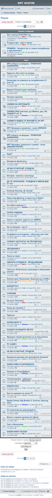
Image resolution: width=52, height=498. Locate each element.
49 (42, 368)
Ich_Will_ (25, 163)
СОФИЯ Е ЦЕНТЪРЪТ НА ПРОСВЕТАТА (24, 241)
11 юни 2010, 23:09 (32, 139)
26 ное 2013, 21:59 (35, 353)
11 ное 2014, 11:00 (34, 251)
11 (49, 86)
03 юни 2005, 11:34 (34, 44)
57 (45, 93)
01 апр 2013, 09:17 (35, 426)
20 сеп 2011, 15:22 (34, 106)
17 (49, 108)
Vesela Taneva (27, 310)
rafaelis (24, 200)
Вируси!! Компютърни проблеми (21, 90)
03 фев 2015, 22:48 (33, 236)
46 (45, 70)
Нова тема (6, 22)
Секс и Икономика (15, 424)
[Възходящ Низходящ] (26, 446)
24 (42, 238)
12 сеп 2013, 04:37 (30, 366)
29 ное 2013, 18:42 (35, 339)
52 (47, 77)
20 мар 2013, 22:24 (33, 433)
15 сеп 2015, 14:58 (32, 75)
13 (42, 101)
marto (24, 317)
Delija (24, 193)
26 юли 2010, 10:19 (32, 123)
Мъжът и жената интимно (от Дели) (22, 417)
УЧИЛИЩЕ (11, 293)
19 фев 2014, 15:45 (34, 317)
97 (42, 117)
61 (47, 194)
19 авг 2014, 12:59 (41, 281)
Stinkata (25, 115)
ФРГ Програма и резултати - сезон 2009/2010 (26, 128)
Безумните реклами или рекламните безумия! (27, 357)
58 (47, 93)
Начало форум (9, 13)
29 (49, 406)
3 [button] (30, 26)
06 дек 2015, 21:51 (33, 193)
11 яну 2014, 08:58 (36, 324)
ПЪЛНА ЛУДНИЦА (15, 212)
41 (49, 187)
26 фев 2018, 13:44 (36, 163)
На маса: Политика (15, 301)
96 (42, 297)
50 (42, 77)
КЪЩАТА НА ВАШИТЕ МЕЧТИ (20, 330)
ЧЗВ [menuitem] (18, 8)
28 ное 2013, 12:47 (36, 346)
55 (45, 216)
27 (49, 238)
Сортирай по (19, 443)
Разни (19, 13)
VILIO (24, 156)
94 (49, 245)
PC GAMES (12, 344)
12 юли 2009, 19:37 (32, 148)
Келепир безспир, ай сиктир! (20, 191)
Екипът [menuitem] (43, 491)
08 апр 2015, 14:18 (34, 222)
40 (47, 187)
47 (47, 70)
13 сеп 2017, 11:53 (30, 177)
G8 (23, 52)
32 (42, 361)
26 (47, 238)
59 (49, 93)
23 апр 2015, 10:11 (34, 214)
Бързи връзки (8, 8)
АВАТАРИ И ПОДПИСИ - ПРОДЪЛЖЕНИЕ (25, 262)
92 (45, 245)
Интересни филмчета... (17, 161)
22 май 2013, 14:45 (35, 395)
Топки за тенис (13, 256)
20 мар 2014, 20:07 (34, 302)
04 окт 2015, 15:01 (34, 200)
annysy (24, 91)
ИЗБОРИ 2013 (13, 386)
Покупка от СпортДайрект (18, 372)
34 (47, 361)
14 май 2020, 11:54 (33, 68)
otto (23, 68)
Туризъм (11, 315)
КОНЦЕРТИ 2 (12, 286)
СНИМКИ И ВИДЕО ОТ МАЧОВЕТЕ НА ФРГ (25, 121)
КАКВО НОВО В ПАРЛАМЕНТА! (20, 364)
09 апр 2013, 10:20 (31, 412)
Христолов (26, 381)
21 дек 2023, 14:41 (33, 156)
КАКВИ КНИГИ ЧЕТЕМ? (17, 432)
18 (47, 209)
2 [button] (27, 26)
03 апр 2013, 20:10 (33, 419)
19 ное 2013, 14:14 (34, 359)
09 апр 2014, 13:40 (34, 295)
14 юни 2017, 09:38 (31, 185)
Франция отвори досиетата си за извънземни (27, 337)
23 (45, 290)
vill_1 (24, 419)
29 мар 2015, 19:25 (35, 229)
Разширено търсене (42, 22)
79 (49, 165)
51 (45, 77)
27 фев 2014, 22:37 (40, 310)
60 (45, 194)
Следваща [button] (33, 26)
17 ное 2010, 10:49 (36, 115)
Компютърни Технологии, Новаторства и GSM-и (28, 279)
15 (47, 101)
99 (46, 117)
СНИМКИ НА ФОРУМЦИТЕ (18, 104)
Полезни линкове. (15, 97)
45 (42, 70)
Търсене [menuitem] (50, 13)
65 (49, 421)
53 (49, 77)
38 (42, 187)
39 (45, 187)
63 (47, 223)
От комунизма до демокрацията (21, 410)
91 (42, 245)
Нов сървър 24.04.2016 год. (19, 35)
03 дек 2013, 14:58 (41, 331)
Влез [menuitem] (49, 8)
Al (22, 99)
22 (42, 290)
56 (42, 93)
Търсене (38, 22)
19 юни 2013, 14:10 (38, 381)
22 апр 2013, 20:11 (36, 404)
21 (42, 348)
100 (49, 117)
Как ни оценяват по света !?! (20, 393)
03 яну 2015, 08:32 (34, 243)
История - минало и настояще (20, 176)
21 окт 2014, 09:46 (34, 258)
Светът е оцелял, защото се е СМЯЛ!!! (24, 220)
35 (49, 361)
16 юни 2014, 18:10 (33, 288)
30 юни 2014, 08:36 (32, 84)
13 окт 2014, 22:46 (34, 264)
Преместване (22, 38)
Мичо (24, 37)
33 (45, 361)
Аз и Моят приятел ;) (16, 205)
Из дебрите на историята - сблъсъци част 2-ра (27, 234)
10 (47, 86)
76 (42, 165)
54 (42, 216)
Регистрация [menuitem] (39, 8)
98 (44, 117)
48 (49, 70)
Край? (9, 154)
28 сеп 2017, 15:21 (30, 170)
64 (49, 223)
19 (49, 209)
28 (47, 406)
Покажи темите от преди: (20, 440)
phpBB (19, 495)
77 (45, 165)
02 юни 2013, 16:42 (33, 388)
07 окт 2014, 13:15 (30, 273)
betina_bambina (28, 281)
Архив (20, 54)
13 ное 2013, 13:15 (31, 99)
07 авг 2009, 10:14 (32, 52)
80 (49, 172)
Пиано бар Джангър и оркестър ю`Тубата (25, 198)
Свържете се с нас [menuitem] (30, 491)
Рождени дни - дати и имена (19, 43)
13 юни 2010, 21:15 (32, 130)
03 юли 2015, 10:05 (36, 207)
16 (49, 101)
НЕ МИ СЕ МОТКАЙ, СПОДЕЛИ (20, 168)
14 (45, 101)
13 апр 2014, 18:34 (35, 91)
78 (47, 165)
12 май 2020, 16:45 (34, 37)
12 (49, 231)
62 (49, 194)
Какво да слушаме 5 (16, 308)
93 (47, 245)
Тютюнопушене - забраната (19, 379)
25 (45, 238)
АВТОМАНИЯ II (13, 249)
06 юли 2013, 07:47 (36, 373)
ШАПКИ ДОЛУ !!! (14, 322)
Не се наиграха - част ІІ (17, 227)
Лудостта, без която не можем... (21, 73)
